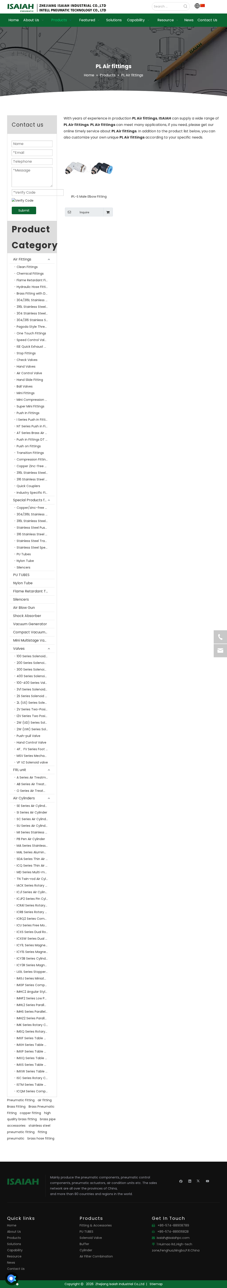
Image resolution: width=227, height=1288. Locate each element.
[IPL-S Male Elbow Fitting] (89, 168)
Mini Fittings (26, 393)
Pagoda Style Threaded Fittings (36, 326)
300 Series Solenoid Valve (36, 669)
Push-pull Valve (28, 736)
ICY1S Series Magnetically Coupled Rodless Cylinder (36, 952)
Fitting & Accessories (96, 1225)
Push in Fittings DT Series (36, 439)
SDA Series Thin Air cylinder (36, 859)
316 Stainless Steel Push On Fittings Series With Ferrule (36, 534)
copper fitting (30, 1113)
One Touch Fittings (31, 333)
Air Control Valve (29, 373)
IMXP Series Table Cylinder (36, 1051)
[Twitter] (199, 1181)
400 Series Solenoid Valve (36, 676)
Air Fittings (22, 259)
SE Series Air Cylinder (32, 806)
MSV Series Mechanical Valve (36, 756)
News (11, 1262)
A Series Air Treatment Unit (36, 777)
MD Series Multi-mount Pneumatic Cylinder (36, 872)
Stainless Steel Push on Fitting (36, 527)
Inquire (84, 212)
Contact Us (16, 1269)
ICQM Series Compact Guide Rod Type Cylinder (36, 1091)
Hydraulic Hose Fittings (34, 287)
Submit (23, 210)
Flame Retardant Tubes (33, 591)
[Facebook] (181, 1181)
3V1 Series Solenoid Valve (36, 689)
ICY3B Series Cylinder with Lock (36, 958)
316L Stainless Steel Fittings (36, 472)
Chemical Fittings (30, 273)
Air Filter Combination (96, 1256)
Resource (14, 1256)
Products (14, 1238)
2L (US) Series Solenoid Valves (36, 702)
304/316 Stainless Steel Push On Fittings (36, 320)
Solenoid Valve (91, 1238)
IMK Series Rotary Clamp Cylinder (36, 1025)
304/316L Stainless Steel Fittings (36, 300)
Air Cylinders (24, 798)
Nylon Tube (25, 561)
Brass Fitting (16, 1106)
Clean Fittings (27, 267)
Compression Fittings (33, 459)
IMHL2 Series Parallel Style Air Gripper (36, 1005)
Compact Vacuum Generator (34, 632)
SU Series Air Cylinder (33, 825)
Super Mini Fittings (30, 406)
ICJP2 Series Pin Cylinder (35, 899)
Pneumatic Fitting (21, 1100)
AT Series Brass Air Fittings (36, 433)
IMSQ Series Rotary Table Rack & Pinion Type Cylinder (36, 1031)
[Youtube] (207, 1181)
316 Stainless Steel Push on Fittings (36, 479)
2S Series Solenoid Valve (35, 696)
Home (11, 1225)
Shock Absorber (27, 615)
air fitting (45, 1100)
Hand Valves (26, 366)
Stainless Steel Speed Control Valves (36, 547)
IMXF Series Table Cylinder (36, 1038)
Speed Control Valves (33, 340)
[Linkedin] (190, 1181)
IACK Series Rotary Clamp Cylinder (36, 885)
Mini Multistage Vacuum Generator (34, 640)
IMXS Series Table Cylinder (36, 1064)
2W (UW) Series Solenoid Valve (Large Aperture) (36, 729)
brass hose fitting (40, 1138)
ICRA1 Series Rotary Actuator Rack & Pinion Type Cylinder (36, 905)
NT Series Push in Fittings (35, 426)
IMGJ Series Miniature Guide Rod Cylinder (36, 978)
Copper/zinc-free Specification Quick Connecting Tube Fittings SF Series (36, 507)
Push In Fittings (28, 413)
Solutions (14, 1244)
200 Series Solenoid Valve (36, 663)
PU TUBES (21, 574)
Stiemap (156, 1284)
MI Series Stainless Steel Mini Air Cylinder (36, 832)
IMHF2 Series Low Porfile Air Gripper (36, 998)
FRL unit (19, 769)
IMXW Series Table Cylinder (36, 1071)
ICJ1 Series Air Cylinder (33, 892)
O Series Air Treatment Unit (36, 791)
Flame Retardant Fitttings (36, 280)
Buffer (84, 1244)
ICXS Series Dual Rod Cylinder (36, 932)
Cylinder (86, 1250)
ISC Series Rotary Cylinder (36, 1078)
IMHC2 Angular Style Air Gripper (36, 991)
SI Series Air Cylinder (32, 812)
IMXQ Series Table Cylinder (36, 1058)
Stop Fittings (26, 353)
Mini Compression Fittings (36, 399)
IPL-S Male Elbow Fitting (89, 196)
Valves (19, 648)
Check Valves (27, 360)
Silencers (23, 567)
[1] (202, 5)
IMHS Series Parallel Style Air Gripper (36, 1011)
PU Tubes (24, 554)
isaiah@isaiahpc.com (173, 1238)
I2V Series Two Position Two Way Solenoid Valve (36, 716)
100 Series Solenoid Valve (36, 656)
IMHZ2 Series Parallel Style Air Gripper (36, 1018)
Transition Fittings (30, 453)
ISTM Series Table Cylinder (36, 1084)
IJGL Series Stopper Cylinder (36, 972)
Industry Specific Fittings (35, 492)
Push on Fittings (29, 446)
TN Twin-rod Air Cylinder (35, 879)
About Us (14, 1231)
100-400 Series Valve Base (36, 683)
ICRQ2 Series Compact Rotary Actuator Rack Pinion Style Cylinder (36, 918)
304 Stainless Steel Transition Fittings (36, 313)
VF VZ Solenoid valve (32, 762)
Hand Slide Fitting (30, 380)
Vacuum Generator (30, 624)
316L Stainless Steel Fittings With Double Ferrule (36, 307)
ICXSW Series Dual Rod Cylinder (36, 938)
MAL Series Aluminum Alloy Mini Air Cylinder (36, 852)
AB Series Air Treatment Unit (36, 784)
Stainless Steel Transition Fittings (36, 541)
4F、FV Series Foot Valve (35, 749)
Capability (15, 1250)
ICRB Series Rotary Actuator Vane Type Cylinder (36, 912)
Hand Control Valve (31, 742)
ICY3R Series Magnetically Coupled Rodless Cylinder (36, 965)
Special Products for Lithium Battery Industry (34, 500)
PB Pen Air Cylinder (31, 839)
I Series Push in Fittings (34, 419)
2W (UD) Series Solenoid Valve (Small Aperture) (36, 722)
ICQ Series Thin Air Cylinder (36, 865)
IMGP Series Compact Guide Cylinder (36, 985)
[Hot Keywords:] (186, 6)
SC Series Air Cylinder (33, 819)
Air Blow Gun (24, 607)
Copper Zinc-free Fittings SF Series (36, 466)
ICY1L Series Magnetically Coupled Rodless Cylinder (36, 945)
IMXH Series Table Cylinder (36, 1045)
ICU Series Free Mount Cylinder (36, 925)
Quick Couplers (28, 486)
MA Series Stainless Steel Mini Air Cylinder (36, 845)
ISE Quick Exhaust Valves (35, 346)
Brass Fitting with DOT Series (36, 293)
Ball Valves (25, 386)
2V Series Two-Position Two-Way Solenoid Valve (36, 709)
